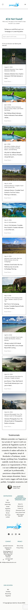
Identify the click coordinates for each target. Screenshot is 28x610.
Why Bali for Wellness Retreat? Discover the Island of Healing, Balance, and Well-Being (12, 148)
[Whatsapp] (12, 534)
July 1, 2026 (7, 144)
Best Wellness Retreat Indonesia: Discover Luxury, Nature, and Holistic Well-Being (13, 108)
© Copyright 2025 (14, 603)
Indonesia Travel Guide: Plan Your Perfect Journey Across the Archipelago (13, 260)
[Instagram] (15, 534)
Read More (7, 81)
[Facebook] (8, 534)
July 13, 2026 (7, 105)
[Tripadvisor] (19, 534)
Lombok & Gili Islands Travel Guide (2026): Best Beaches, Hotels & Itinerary (13, 338)
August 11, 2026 (8, 67)
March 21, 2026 (8, 374)
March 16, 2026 (8, 412)
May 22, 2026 (8, 183)
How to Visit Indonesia (10, 222)
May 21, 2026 (7, 220)
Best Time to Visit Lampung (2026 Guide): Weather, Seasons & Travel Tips (13, 299)
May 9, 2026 (7, 295)
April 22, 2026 (8, 335)
